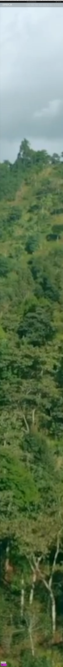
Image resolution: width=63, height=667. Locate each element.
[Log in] (56, 5)
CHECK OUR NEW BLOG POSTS (31, 1)
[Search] (54, 5)
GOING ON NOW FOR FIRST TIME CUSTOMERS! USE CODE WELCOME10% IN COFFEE (29, 0)
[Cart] (60, 5)
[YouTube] (58, 1)
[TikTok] (60, 1)
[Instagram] (56, 1)
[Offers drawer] (58, 5)
